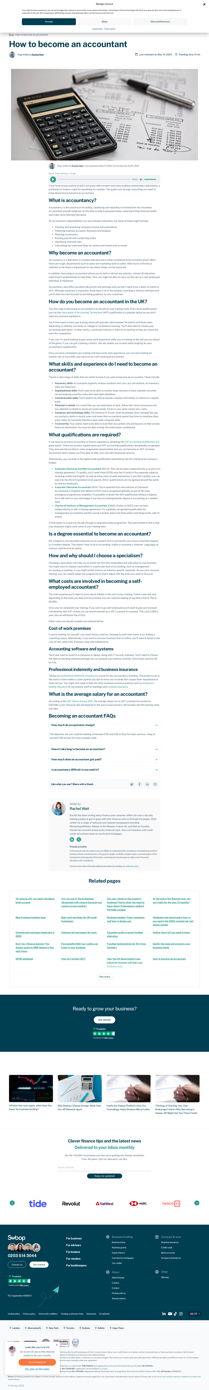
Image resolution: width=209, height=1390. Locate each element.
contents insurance (118, 686)
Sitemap (165, 1277)
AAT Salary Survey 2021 (80, 701)
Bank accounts (168, 1252)
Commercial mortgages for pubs (79, 932)
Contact (115, 1288)
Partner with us (118, 1293)
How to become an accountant (169, 958)
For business (74, 1238)
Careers (115, 1283)
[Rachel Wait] (13, 54)
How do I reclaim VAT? (73, 958)
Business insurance (170, 1242)
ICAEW (97, 490)
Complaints (104, 1314)
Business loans (118, 1242)
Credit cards (166, 1247)
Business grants (119, 1247)
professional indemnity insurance (78, 675)
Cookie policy (97, 29)
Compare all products (171, 1258)
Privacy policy (109, 29)
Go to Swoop (37, 1362)
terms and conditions (165, 1377)
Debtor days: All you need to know (171, 932)
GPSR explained (24, 958)
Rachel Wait (38, 54)
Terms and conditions (48, 1314)
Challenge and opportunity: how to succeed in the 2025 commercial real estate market (173, 921)
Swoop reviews (119, 1298)
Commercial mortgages (123, 1258)
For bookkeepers (76, 1265)
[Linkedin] (147, 784)
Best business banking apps (31, 917)
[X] (131, 784)
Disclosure (91, 1314)
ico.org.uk (103, 1369)
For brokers (73, 1251)
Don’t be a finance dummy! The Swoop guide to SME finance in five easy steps (35, 947)
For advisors (73, 1245)
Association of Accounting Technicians (81, 312)
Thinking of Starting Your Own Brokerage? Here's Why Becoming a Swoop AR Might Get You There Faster (176, 1109)
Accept (49, 21)
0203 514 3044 (22, 1255)
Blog (11, 34)
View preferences (160, 21)
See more (104, 976)
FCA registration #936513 (20, 1295)
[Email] (155, 784)
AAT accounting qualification (139, 441)
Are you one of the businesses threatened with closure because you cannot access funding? (81, 902)
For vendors (73, 1258)
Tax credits (117, 1263)
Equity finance (118, 1252)
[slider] (94, 179)
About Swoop (118, 1277)
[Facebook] (139, 784)
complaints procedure (189, 1377)
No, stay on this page (37, 1368)
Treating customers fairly (72, 1314)
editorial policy (132, 866)
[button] (204, 4)
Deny (104, 21)
